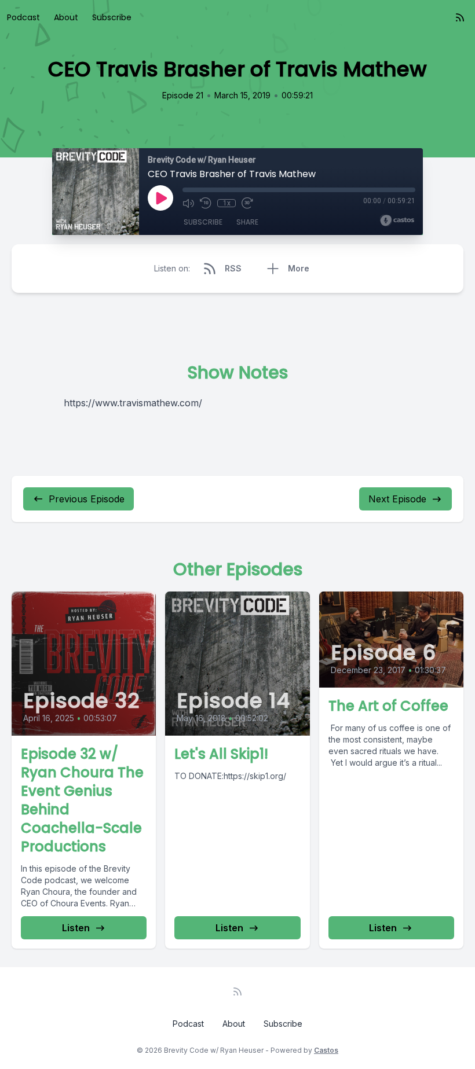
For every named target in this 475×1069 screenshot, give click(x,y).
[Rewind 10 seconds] (205, 203)
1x (227, 203)
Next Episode (397, 499)
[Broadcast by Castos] (397, 220)
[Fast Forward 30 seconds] (247, 203)
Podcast (23, 17)
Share (247, 222)
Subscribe (111, 17)
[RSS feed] (460, 17)
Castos (326, 1050)
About (66, 17)
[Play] (160, 198)
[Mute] (188, 203)
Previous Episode (87, 499)
